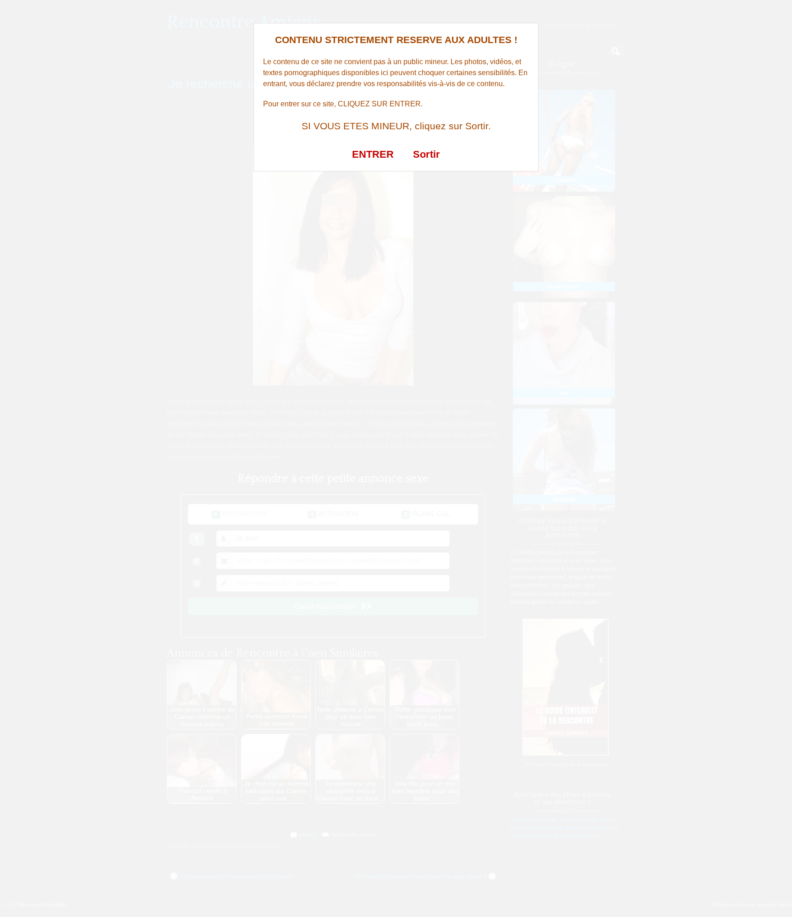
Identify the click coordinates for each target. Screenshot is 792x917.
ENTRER (373, 154)
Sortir (426, 154)
